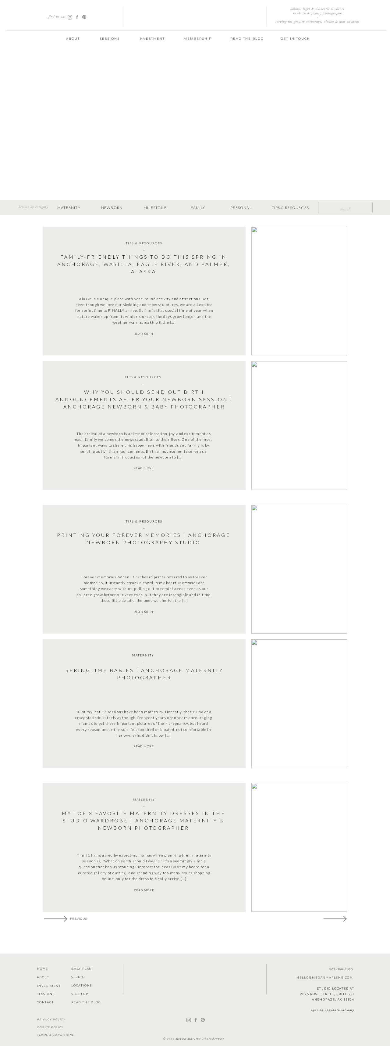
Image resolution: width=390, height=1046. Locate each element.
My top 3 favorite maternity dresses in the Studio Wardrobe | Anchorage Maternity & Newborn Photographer (143, 820)
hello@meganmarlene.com (324, 977)
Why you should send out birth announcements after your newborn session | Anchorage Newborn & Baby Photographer (144, 399)
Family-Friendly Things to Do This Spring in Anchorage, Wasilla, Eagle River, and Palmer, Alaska (143, 264)
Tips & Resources (144, 243)
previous (78, 918)
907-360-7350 (341, 969)
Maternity (143, 655)
